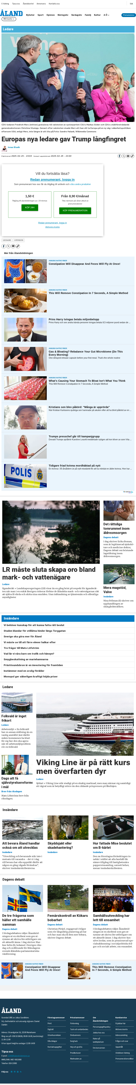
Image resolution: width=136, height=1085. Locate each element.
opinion (18, 240)
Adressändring (121, 1035)
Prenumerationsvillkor (124, 1058)
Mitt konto (7, 19)
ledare (7, 240)
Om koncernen (99, 1048)
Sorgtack (74, 1041)
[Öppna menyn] (131, 3)
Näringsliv (63, 15)
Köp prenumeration (75, 210)
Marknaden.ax (76, 1058)
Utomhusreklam (54, 1035)
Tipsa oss (16, 3)
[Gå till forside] (11, 12)
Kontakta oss (54, 3)
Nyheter (30, 15)
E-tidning (5, 3)
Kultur (97, 15)
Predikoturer (75, 1053)
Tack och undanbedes (79, 1029)
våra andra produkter (80, 184)
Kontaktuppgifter (55, 1047)
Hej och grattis (76, 1047)
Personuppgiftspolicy (101, 1027)
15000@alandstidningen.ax (19, 1055)
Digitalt (51, 1029)
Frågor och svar (121, 1041)
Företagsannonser (56, 1017)
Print (50, 1023)
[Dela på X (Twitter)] (124, 156)
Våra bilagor (52, 1041)
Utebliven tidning (122, 1053)
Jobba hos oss (99, 1032)
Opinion (50, 15)
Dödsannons (75, 1035)
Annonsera (41, 3)
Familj (88, 15)
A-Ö (105, 15)
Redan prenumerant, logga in (52, 179)
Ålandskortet (28, 3)
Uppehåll (119, 1047)
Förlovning (74, 1023)
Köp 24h (29, 207)
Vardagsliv (76, 15)
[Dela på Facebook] (120, 156)
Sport (41, 15)
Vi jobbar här (120, 1023)
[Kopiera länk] (132, 156)
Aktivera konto (52, 227)
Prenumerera (128, 15)
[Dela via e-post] (128, 156)
